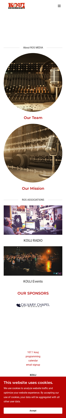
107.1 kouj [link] (33, 352)
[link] (17, 5)
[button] (59, 6)
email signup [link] (33, 364)
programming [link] (33, 356)
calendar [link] (33, 360)
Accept (33, 410)
